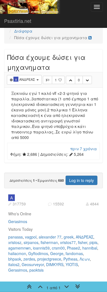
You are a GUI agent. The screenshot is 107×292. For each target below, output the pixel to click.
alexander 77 (50, 237)
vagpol (30, 237)
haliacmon (17, 253)
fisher (82, 242)
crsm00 (58, 248)
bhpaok (14, 259)
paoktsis (36, 270)
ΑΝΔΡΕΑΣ (84, 237)
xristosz (14, 242)
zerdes (29, 259)
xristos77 (68, 242)
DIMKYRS (54, 264)
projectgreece (49, 259)
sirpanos (31, 242)
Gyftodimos (38, 253)
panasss (15, 237)
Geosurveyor (33, 264)
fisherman (49, 242)
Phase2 (73, 248)
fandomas (74, 253)
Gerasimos (17, 221)
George (56, 253)
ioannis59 (41, 248)
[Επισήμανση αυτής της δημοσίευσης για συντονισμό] (47, 80)
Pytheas (70, 259)
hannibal (89, 248)
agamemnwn (19, 248)
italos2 (13, 264)
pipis (93, 242)
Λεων (85, 259)
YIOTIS (72, 264)
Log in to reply (81, 180)
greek (69, 237)
